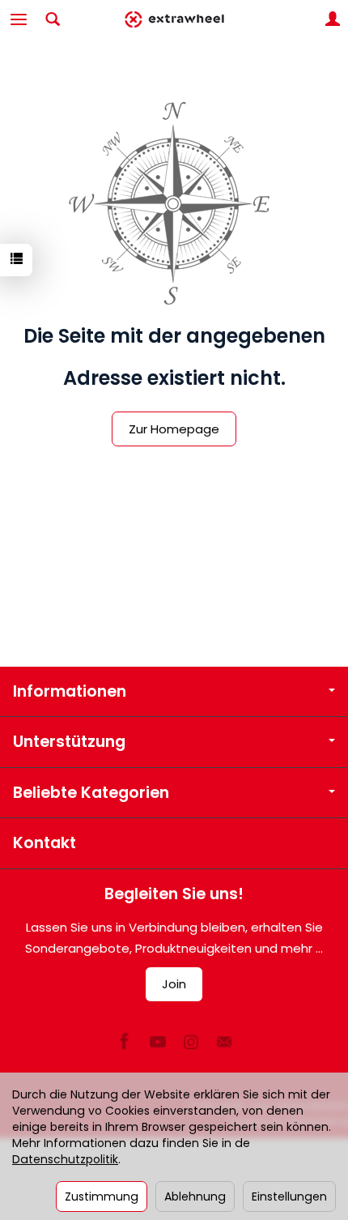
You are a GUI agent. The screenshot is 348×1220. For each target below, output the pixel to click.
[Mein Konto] (332, 19)
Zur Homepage (174, 428)
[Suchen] (52, 19)
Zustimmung (101, 1196)
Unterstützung (69, 742)
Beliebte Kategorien (91, 793)
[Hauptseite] (173, 19)
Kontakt (44, 843)
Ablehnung (195, 1196)
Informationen (69, 691)
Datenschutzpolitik (65, 1159)
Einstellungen (289, 1196)
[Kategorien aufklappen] (18, 19)
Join (174, 983)
